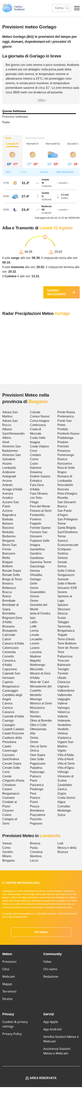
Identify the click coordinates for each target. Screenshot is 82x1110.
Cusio (34, 463)
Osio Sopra (37, 755)
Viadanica (64, 737)
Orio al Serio (38, 746)
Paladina (36, 767)
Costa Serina (66, 797)
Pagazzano (37, 763)
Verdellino (64, 725)
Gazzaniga (37, 566)
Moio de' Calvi (39, 682)
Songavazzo (65, 574)
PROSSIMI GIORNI (35, 138)
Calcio (6, 639)
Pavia (34, 847)
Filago (34, 502)
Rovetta (62, 497)
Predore (62, 442)
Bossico (7, 583)
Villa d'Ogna (65, 767)
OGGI (8, 138)
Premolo (63, 446)
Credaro (35, 455)
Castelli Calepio (13, 729)
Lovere (34, 643)
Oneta (34, 737)
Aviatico (7, 497)
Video (47, 962)
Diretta (7, 999)
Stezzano (63, 609)
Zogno (61, 793)
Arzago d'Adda (12, 489)
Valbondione (66, 690)
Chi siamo (41, 932)
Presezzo (63, 450)
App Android (52, 1029)
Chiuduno (9, 785)
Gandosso (37, 557)
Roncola (63, 489)
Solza (61, 815)
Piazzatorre (37, 815)
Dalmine (35, 467)
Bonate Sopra (11, 570)
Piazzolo (36, 819)
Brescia (35, 843)
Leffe (33, 626)
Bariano (7, 523)
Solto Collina (66, 570)
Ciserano (8, 797)
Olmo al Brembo (41, 720)
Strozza (62, 613)
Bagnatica (9, 515)
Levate (34, 634)
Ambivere (8, 472)
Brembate (8, 600)
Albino (6, 437)
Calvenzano (10, 647)
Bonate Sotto (11, 574)
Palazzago (37, 772)
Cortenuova (38, 425)
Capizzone (9, 669)
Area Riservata (43, 1078)
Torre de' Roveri (68, 647)
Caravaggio (10, 690)
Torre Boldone (66, 643)
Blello (6, 557)
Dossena (36, 472)
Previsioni (9, 962)
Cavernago (9, 750)
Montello (36, 695)
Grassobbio (38, 592)
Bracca (7, 592)
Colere (6, 815)
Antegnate (9, 476)
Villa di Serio (66, 763)
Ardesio (7, 485)
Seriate (62, 562)
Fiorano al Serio (41, 510)
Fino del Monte (40, 506)
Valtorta (62, 716)
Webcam (8, 976)
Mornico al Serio (41, 703)
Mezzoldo (36, 669)
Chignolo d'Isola (13, 780)
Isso (32, 617)
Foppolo (35, 523)
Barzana (8, 527)
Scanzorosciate (67, 545)
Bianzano (8, 553)
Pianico (35, 797)
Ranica (62, 459)
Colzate (35, 412)
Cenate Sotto (11, 767)
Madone (35, 656)
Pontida (62, 429)
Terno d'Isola (66, 639)
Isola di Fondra (40, 613)
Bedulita (8, 532)
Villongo (63, 772)
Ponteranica (65, 416)
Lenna (34, 630)
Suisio (61, 617)
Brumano (8, 626)
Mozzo (34, 712)
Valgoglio (63, 699)
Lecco (34, 860)
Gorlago (35, 579)
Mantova (36, 856)
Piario (34, 802)
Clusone (8, 810)
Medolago (64, 810)
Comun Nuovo (40, 416)
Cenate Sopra (11, 763)
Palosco (35, 776)
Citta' (6, 969)
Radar (6, 122)
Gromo (34, 596)
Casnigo (8, 720)
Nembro (35, 716)
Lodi (60, 843)
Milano (6, 856)
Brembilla (8, 613)
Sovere (62, 592)
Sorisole (63, 579)
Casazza (8, 712)
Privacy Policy (12, 1034)
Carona (7, 703)
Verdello (63, 729)
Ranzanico (64, 463)
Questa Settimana (14, 111)
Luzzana (36, 652)
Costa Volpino (39, 446)
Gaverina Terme (40, 562)
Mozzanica (37, 707)
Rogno (62, 472)
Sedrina (62, 553)
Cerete (6, 776)
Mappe (7, 984)
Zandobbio (64, 785)
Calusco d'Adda (13, 643)
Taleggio (63, 622)
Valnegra (63, 707)
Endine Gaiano (40, 476)
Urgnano (63, 686)
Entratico (36, 480)
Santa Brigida (66, 527)
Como (6, 847)
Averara (7, 493)
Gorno (34, 587)
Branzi (6, 596)
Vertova (62, 733)
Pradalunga (65, 437)
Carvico (7, 707)
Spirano (62, 604)
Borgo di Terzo (12, 579)
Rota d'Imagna (67, 493)
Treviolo (62, 673)
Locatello (36, 639)
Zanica (62, 789)
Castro (6, 746)
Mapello (35, 660)
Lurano (34, 647)
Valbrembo (64, 695)
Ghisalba (36, 574)
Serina (61, 566)
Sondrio (7, 852)
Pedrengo (36, 789)
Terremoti (9, 991)
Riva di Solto (66, 467)
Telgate (62, 634)
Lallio (33, 622)
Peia (33, 793)
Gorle (33, 583)
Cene (6, 772)
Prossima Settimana (15, 116)
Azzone (7, 510)
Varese (7, 843)
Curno (34, 459)
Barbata (7, 519)
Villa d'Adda (65, 755)
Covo (33, 450)
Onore (34, 742)
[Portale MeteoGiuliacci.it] (13, 8)
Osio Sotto (37, 759)
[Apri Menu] (77, 8)
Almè (5, 442)
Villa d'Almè (65, 759)
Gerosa (35, 570)
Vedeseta (63, 720)
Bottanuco (9, 587)
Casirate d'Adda (13, 716)
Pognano (36, 823)
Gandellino (37, 549)
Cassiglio (8, 725)
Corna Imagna (39, 420)
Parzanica (37, 785)
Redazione (50, 976)
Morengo (36, 699)
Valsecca (63, 712)
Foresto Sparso (40, 527)
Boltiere (7, 566)
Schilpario (64, 549)
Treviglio (63, 669)
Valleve (62, 703)
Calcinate (8, 634)
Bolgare (7, 562)
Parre (33, 780)
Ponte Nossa (66, 412)
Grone (34, 600)
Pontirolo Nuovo (68, 433)
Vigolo (61, 750)
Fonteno (35, 519)
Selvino (62, 557)
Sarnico (62, 540)
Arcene (7, 480)
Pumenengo (65, 455)
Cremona (36, 852)
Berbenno (9, 536)
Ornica (34, 750)
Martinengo (37, 664)
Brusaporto (9, 630)
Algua (61, 802)
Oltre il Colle (38, 725)
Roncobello (65, 485)
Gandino (36, 553)
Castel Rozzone (13, 733)
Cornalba (63, 806)
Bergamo (8, 540)
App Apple (50, 1022)
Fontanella (37, 515)
